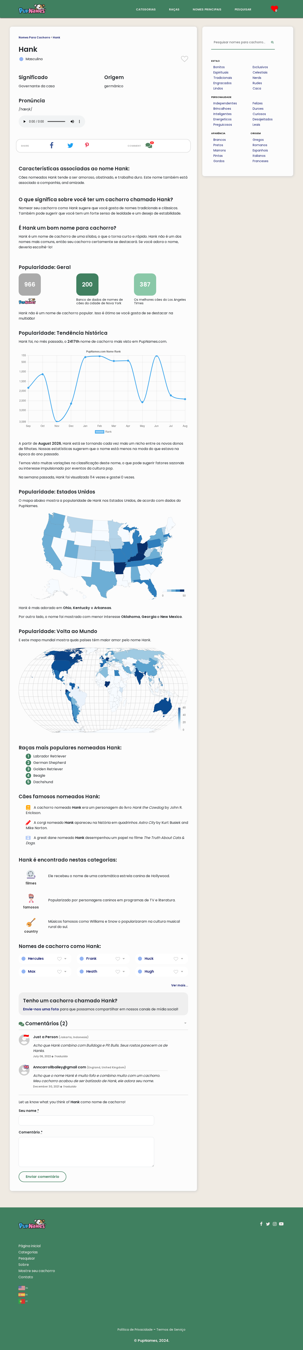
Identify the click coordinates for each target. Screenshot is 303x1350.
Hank (56, 37)
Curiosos (259, 114)
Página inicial (29, 1245)
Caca (257, 88)
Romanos (260, 145)
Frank (91, 958)
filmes (31, 883)
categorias (146, 9)
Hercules (36, 958)
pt (26, 1301)
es (26, 1294)
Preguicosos (222, 124)
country (31, 931)
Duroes (258, 108)
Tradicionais (222, 78)
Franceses (260, 161)
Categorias (28, 1252)
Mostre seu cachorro (36, 1270)
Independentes (225, 103)
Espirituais (220, 72)
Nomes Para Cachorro (34, 37)
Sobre (23, 1264)
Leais (256, 124)
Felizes (258, 103)
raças (174, 9)
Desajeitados (263, 119)
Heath (91, 971)
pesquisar (243, 9)
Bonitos (219, 67)
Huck (149, 958)
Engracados (222, 83)
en (26, 1288)
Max (31, 971)
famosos (31, 907)
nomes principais (207, 9)
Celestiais (260, 72)
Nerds (257, 78)
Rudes (257, 83)
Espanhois (260, 150)
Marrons (219, 150)
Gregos (258, 139)
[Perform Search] (272, 43)
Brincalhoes (222, 108)
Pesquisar (26, 1258)
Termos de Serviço (170, 1329)
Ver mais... (179, 985)
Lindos (218, 88)
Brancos (219, 139)
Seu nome (29, 1110)
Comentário (31, 1132)
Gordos (218, 161)
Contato (25, 1277)
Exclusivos (260, 67)
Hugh (149, 971)
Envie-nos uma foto (41, 1009)
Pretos (218, 145)
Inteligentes (222, 114)
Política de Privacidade (135, 1329)
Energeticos (222, 119)
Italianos (259, 155)
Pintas (218, 155)
